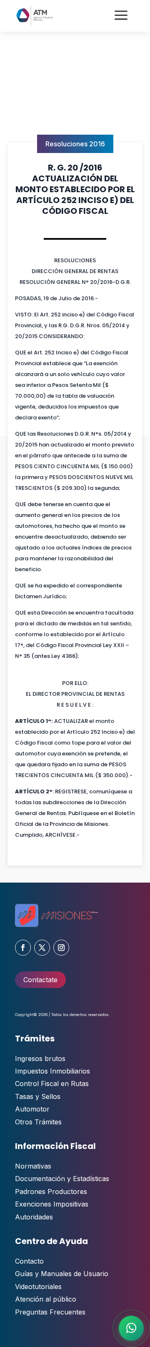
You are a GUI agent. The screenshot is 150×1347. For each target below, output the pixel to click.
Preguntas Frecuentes (50, 1312)
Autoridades (34, 1217)
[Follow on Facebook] (23, 948)
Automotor (32, 1109)
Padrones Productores (51, 1191)
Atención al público (45, 1299)
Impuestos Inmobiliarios (52, 1071)
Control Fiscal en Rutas (52, 1083)
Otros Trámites (38, 1122)
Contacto (29, 1261)
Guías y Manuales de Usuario (61, 1273)
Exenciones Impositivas (51, 1204)
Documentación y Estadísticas (62, 1178)
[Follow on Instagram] (61, 948)
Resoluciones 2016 (75, 144)
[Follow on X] (42, 948)
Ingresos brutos (40, 1058)
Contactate (40, 980)
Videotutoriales (38, 1286)
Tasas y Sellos (37, 1096)
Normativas (33, 1166)
